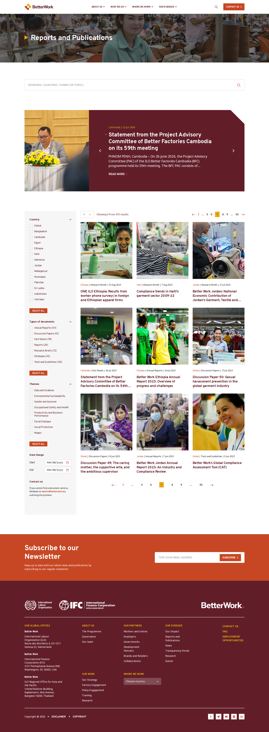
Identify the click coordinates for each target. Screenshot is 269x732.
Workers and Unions (136, 631)
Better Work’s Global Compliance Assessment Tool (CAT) (217, 465)
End (31, 470)
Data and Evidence (44, 390)
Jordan (38, 265)
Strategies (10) (42, 356)
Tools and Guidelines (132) (48, 362)
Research (170, 655)
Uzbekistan (40, 294)
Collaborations (132, 661)
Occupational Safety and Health (51, 407)
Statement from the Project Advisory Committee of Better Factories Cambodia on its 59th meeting (160, 142)
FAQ (224, 631)
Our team (87, 641)
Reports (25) (41, 345)
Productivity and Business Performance (48, 414)
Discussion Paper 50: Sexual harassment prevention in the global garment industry (215, 381)
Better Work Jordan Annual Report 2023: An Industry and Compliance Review (159, 467)
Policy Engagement (93, 690)
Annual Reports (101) (45, 328)
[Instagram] (234, 716)
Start (32, 462)
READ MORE (117, 174)
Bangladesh (40, 231)
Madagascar (40, 271)
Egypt (37, 243)
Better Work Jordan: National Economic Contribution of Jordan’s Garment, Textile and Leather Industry (215, 296)
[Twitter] (218, 716)
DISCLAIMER (59, 716)
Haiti (36, 254)
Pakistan (39, 282)
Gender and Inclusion (45, 401)
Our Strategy (89, 679)
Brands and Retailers (136, 655)
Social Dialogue (42, 421)
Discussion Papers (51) (46, 333)
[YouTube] (226, 716)
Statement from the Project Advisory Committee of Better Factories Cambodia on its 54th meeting (104, 381)
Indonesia (39, 260)
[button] (100, 151)
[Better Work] (222, 605)
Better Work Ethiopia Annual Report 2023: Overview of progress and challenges (158, 381)
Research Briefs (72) (45, 350)
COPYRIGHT (79, 716)
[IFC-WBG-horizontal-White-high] (87, 605)
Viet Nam (39, 299)
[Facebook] (211, 716)
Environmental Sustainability (49, 396)
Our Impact (172, 631)
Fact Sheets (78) (43, 339)
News (168, 645)
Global (37, 225)
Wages (37, 433)
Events (169, 661)
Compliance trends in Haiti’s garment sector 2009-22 (158, 294)
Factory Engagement (94, 685)
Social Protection (43, 427)
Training (87, 695)
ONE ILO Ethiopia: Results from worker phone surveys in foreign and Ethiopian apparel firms (105, 296)
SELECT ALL (38, 311)
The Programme (91, 631)
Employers (130, 636)
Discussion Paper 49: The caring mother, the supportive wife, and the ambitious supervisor (105, 467)
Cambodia (114, 127)
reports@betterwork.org (54, 491)
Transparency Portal (177, 650)
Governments (132, 641)
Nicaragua (40, 277)
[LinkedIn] (241, 716)
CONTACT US (232, 7)
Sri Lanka (39, 288)
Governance (89, 636)
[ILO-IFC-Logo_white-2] (38, 605)
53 (237, 214)
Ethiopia (38, 248)
